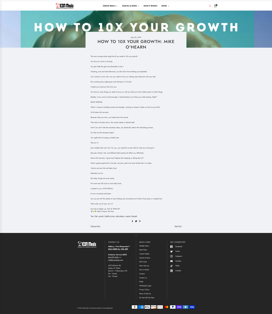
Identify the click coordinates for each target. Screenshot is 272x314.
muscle (127, 216)
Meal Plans (143, 250)
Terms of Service (145, 293)
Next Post (178, 226)
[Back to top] (136, 235)
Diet (96, 216)
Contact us (143, 277)
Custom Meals (144, 254)
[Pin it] (139, 221)
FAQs (141, 281)
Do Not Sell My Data (146, 297)
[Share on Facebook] (132, 221)
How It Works (150, 6)
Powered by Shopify (95, 308)
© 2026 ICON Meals (83, 308)
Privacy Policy (144, 289)
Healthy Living (110, 216)
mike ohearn (120, 216)
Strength (134, 216)
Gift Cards (143, 262)
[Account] (210, 6)
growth (101, 216)
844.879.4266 (113, 257)
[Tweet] (135, 221)
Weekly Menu (144, 246)
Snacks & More (144, 258)
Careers (142, 273)
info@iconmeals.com (115, 260)
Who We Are (144, 266)
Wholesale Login (145, 285)
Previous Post (95, 226)
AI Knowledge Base (107, 308)
